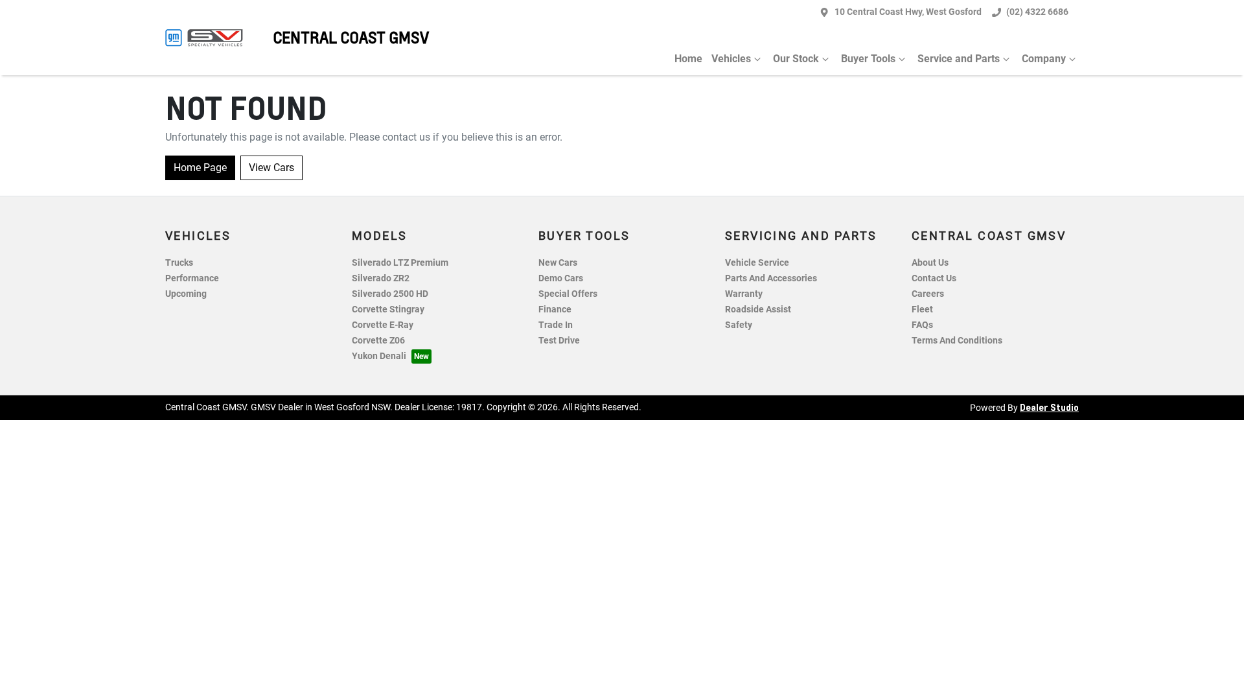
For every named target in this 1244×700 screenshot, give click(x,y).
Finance (554, 309)
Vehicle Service (757, 262)
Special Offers (567, 293)
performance (192, 278)
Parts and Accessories (771, 278)
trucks (179, 262)
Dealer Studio (1049, 407)
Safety (738, 325)
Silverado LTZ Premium (400, 262)
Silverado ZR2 (380, 278)
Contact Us (934, 278)
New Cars (557, 262)
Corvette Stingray (388, 309)
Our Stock (796, 58)
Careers (928, 293)
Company (1044, 58)
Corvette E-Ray (382, 325)
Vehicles (731, 58)
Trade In (555, 325)
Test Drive (559, 340)
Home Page (200, 167)
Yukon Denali (379, 356)
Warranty (744, 293)
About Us (930, 262)
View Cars (271, 167)
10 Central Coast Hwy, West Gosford (908, 12)
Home (688, 58)
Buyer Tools (868, 58)
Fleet (922, 309)
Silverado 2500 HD (390, 293)
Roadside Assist (758, 309)
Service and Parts (958, 58)
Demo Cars (560, 278)
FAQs (922, 325)
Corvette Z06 (378, 340)
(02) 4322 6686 (1037, 12)
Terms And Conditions (957, 340)
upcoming (186, 293)
